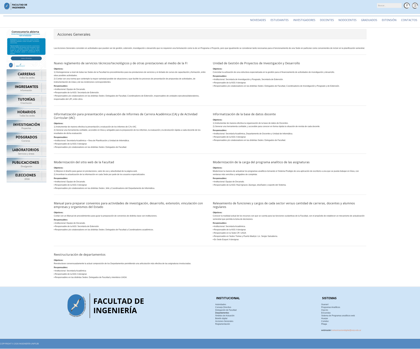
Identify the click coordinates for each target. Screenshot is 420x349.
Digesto (324, 310)
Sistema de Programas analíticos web (338, 315)
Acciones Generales (224, 321)
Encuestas (326, 313)
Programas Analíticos (330, 307)
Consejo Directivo (223, 307)
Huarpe (324, 318)
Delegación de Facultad (226, 310)
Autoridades (220, 304)
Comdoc (325, 321)
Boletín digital (221, 318)
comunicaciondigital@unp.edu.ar (346, 330)
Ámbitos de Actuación (224, 315)
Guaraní (324, 304)
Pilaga (324, 324)
